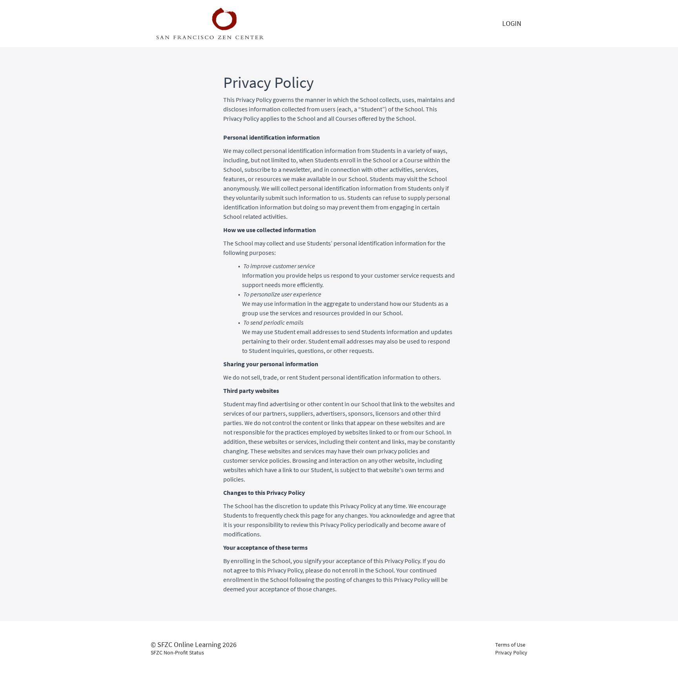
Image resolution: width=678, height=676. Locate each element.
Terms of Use (510, 644)
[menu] (511, 24)
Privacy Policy (511, 652)
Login (511, 23)
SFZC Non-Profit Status (177, 652)
